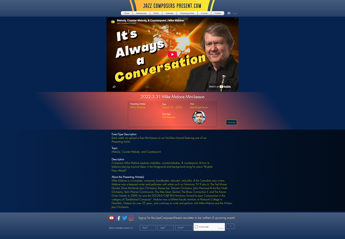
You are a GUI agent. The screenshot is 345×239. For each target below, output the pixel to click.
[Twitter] (124, 218)
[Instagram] (131, 218)
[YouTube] (111, 218)
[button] (156, 13)
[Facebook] (118, 218)
